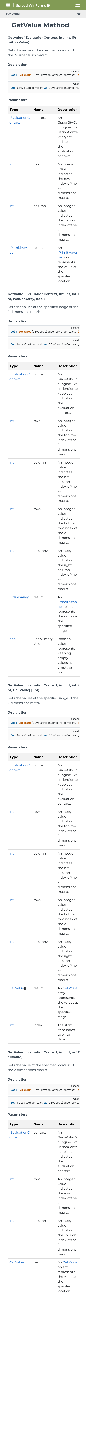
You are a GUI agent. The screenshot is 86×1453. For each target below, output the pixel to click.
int (11, 164)
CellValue (16, 988)
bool (12, 639)
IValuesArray (19, 597)
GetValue (13, 14)
